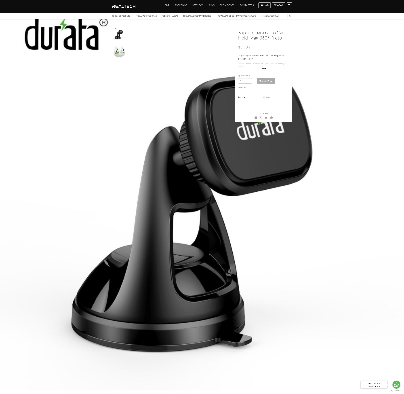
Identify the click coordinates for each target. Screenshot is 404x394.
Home (166, 5)
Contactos (247, 5)
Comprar (267, 80)
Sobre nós (181, 5)
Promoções (227, 5)
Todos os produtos (121, 16)
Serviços (197, 5)
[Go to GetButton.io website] (396, 391)
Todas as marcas (170, 16)
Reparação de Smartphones (197, 16)
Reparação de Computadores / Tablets (237, 16)
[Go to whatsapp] (396, 385)
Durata (266, 97)
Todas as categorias (147, 16)
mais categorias (270, 16)
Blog (212, 5)
